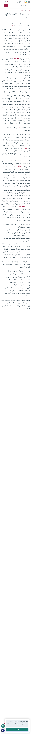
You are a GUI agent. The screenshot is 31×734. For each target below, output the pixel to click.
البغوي (25, 148)
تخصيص (18, 725)
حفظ (28, 26)
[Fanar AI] (3, 730)
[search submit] (6, 5)
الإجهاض (16, 59)
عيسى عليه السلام (24, 206)
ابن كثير (20, 127)
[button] (15, 25)
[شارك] (3, 726)
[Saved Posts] (2, 2)
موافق (17, 730)
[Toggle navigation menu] (29, 1)
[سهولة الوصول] (5, 2)
